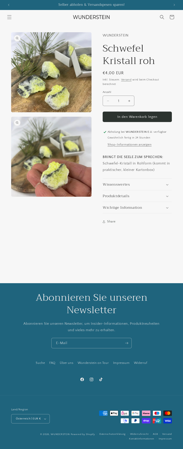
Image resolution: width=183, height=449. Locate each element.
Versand (126, 79)
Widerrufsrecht (139, 434)
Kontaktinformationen (141, 438)
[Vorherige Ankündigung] (9, 5)
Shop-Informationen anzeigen (130, 144)
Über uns (66, 363)
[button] (9, 17)
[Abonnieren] (126, 343)
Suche (40, 363)
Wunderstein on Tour (93, 363)
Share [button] (111, 221)
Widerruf (140, 363)
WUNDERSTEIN (60, 434)
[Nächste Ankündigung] (174, 5)
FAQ (52, 363)
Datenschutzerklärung (112, 434)
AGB (155, 434)
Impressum (121, 363)
